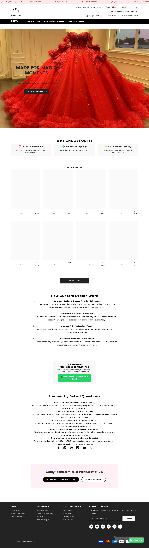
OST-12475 (135, 212)
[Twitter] (90, 447)
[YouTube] (84, 447)
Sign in (120, 16)
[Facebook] (58, 447)
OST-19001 (102, 212)
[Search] (129, 7)
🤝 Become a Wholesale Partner (61, 479)
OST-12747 (70, 264)
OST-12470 (37, 264)
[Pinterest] (71, 447)
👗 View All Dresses (93, 479)
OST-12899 (103, 264)
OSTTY (22, 213)
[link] (31, 150)
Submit (128, 518)
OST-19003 (37, 212)
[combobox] (128, 7)
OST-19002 (70, 212)
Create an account (131, 16)
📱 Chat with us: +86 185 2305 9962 (74, 377)
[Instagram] (65, 447)
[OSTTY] (74, 78)
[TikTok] (77, 447)
